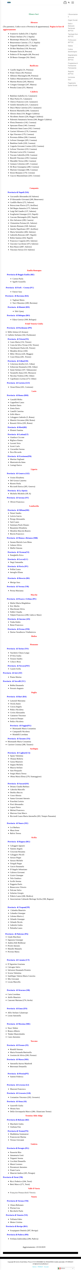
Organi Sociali (72, 20)
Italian (62, 1268)
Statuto (70, 46)
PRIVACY (40, 1267)
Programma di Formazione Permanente (73, 65)
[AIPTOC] (9, 2)
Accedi (46, 1267)
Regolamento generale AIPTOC (72, 57)
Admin (34, 1267)
